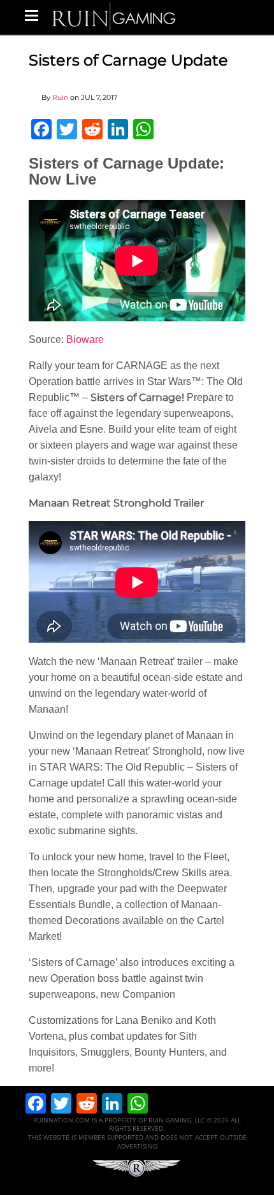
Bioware (85, 339)
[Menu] (31, 15)
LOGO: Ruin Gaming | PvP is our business (114, 15)
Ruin (60, 97)
